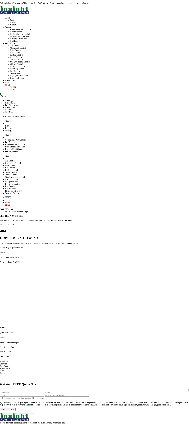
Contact (8, 83)
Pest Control (10, 43)
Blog (12, 20)
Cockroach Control (18, 48)
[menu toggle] (5, 96)
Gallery (13, 25)
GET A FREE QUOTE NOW (12, 116)
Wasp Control (15, 73)
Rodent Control (16, 55)
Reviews (13, 22)
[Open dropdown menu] (12, 101)
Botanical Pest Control (19, 39)
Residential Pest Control (20, 34)
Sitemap (62, 423)
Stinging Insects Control (20, 62)
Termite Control (16, 59)
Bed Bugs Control (17, 69)
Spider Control (16, 57)
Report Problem (16, 248)
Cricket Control (16, 64)
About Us (4, 361)
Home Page (5, 248)
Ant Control (15, 45)
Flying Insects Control (19, 76)
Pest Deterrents (16, 32)
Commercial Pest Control (20, 29)
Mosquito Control (17, 66)
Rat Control (15, 52)
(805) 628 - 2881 (7, 209)
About (7, 18)
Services (8, 27)
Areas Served (10, 80)
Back (8, 121)
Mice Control (15, 50)
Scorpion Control (17, 78)
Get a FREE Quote (8, 211)
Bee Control (15, 71)
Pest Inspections (16, 41)
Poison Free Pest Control (20, 36)
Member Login (22, 211)
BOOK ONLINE (7, 225)
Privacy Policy (52, 423)
